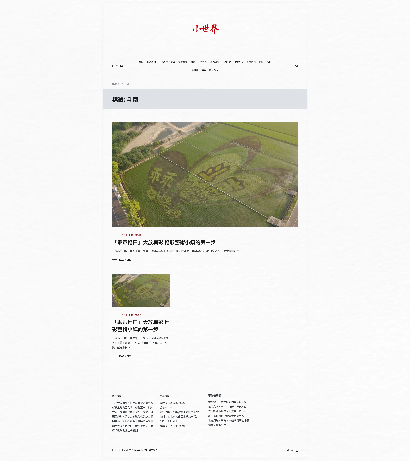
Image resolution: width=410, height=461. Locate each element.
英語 (203, 70)
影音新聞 (151, 61)
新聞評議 (251, 61)
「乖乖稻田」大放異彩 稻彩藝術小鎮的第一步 (164, 242)
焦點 (141, 61)
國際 (192, 61)
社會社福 (202, 61)
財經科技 (239, 61)
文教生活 (226, 61)
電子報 (212, 70)
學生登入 (153, 450)
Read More (125, 259)
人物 (269, 61)
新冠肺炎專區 (168, 61)
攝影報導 (182, 61)
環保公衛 (214, 61)
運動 (261, 61)
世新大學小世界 (139, 450)
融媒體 (195, 70)
